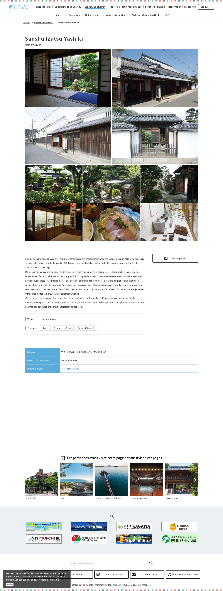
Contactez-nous (149, 574)
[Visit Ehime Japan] (179, 526)
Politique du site (113, 574)
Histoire (45, 328)
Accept (10, 585)
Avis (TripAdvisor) (70, 368)
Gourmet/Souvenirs (86, 328)
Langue (205, 6)
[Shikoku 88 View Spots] (179, 538)
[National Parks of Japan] (89, 539)
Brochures (77, 574)
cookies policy (30, 579)
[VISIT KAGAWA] (134, 526)
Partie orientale (49, 319)
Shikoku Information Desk (185, 574)
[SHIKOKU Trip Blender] (134, 539)
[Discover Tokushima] (89, 526)
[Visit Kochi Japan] (44, 539)
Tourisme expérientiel (63, 328)
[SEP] (44, 526)
